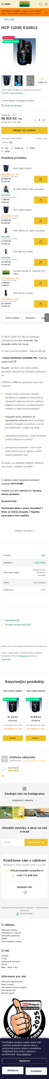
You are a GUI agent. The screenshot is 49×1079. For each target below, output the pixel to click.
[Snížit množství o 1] (35, 120)
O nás (4, 959)
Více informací (23, 1054)
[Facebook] (25, 892)
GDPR (4, 938)
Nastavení (24, 1061)
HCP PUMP (40, 562)
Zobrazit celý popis (23, 531)
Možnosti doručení (13, 105)
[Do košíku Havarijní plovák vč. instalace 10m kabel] (41, 283)
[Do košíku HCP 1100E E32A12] (41, 220)
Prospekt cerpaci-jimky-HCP (18, 624)
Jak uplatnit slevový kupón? (14, 987)
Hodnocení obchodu (10, 961)
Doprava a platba (9, 930)
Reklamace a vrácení (11, 933)
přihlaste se (24, 656)
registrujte (6, 659)
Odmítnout (12, 1070)
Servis (4, 964)
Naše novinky (7, 984)
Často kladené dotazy (11, 941)
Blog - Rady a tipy (9, 967)
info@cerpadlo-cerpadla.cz (27, 870)
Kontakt (4, 956)
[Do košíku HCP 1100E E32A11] (41, 179)
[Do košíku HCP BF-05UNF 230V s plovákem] (41, 200)
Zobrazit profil (23, 800)
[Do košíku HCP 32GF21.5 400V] (41, 304)
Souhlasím (36, 1071)
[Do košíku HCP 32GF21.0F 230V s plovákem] (41, 241)
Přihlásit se (36, 842)
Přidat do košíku (24, 130)
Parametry (30, 318)
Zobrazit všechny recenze (35, 760)
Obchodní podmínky (10, 936)
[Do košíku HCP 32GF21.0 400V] (41, 262)
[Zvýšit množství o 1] (44, 120)
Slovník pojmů (7, 993)
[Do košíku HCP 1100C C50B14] (13, 738)
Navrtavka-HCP (12, 620)
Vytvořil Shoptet (26, 914)
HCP (11, 142)
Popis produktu (12, 318)
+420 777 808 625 (26, 875)
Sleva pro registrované (11, 981)
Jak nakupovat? (8, 990)
